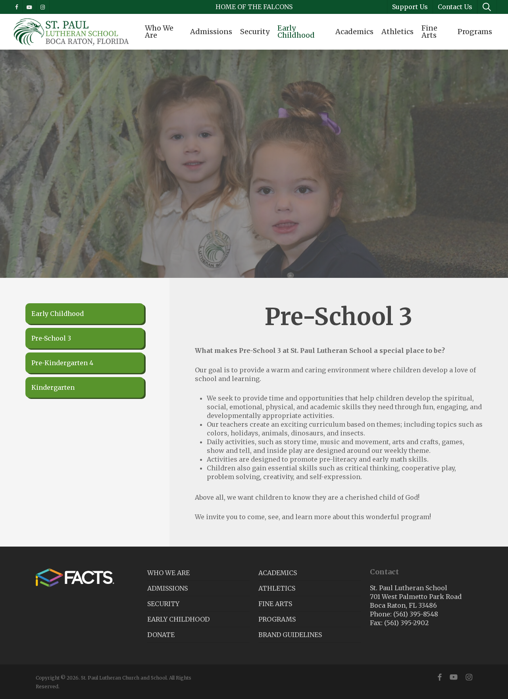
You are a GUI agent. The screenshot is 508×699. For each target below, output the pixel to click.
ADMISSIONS (167, 588)
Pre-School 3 (51, 338)
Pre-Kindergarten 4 (62, 363)
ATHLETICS (276, 588)
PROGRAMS (277, 619)
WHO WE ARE (168, 573)
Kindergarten (53, 387)
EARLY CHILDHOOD (178, 619)
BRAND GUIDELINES (290, 635)
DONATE (161, 635)
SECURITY (163, 604)
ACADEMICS (277, 573)
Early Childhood (57, 314)
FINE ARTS (275, 604)
